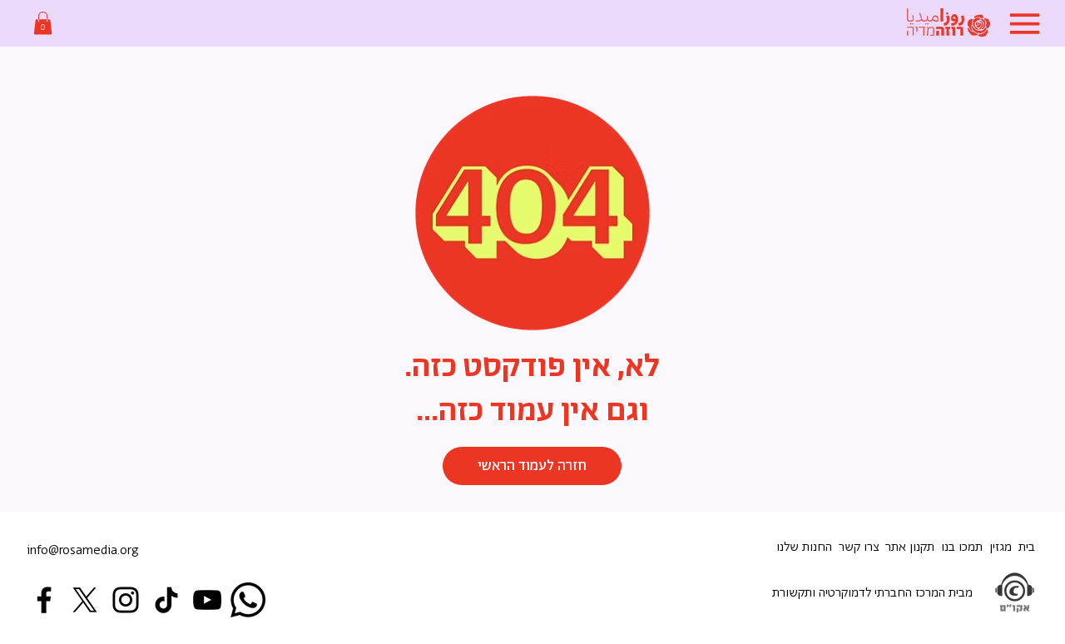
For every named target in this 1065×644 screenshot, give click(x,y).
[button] (42, 23)
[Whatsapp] (247, 599)
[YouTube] (207, 599)
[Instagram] (125, 599)
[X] (84, 599)
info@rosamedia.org (83, 550)
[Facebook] (44, 599)
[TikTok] (166, 599)
